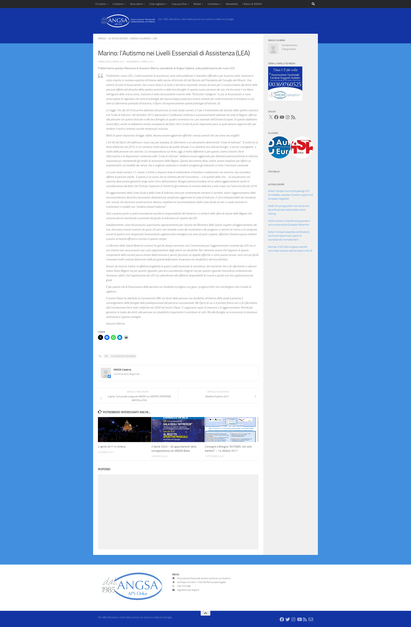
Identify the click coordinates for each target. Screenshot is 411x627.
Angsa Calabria (140, 38)
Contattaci (213, 3)
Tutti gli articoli (289, 49)
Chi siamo (100, 3)
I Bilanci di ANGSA (252, 3)
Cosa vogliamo (157, 3)
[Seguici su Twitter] (287, 619)
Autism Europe (276, 184)
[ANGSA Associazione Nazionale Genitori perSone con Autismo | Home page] (126, 20)
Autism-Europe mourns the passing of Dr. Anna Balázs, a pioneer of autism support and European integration (290, 195)
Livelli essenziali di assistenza (123, 356)
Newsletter (232, 3)
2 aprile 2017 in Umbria (111, 446)
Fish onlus (274, 171)
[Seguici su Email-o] (311, 619)
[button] (279, 147)
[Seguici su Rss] (305, 619)
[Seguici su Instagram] (293, 619)
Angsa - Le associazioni (113, 38)
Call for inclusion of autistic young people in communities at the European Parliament (289, 222)
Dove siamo (136, 3)
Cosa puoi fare (179, 3)
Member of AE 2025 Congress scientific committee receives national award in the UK (290, 248)
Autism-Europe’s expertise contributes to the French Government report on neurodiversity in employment (289, 236)
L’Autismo (118, 3)
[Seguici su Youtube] (299, 619)
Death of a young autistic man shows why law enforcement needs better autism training (288, 210)
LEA (155, 38)
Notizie (197, 3)
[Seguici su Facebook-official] (282, 619)
